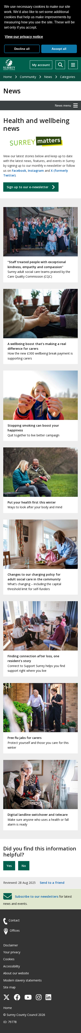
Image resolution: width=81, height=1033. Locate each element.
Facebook (19, 170)
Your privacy (11, 952)
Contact (14, 920)
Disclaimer (10, 945)
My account (41, 65)
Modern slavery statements (22, 980)
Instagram (36, 170)
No (24, 866)
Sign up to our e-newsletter (27, 187)
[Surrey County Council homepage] (9, 64)
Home (7, 77)
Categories (67, 77)
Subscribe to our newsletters (36, 896)
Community (28, 77)
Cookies (8, 959)
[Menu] (73, 64)
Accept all (59, 48)
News (48, 77)
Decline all (22, 48)
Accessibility (11, 966)
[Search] (60, 64)
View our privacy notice (24, 37)
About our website (16, 973)
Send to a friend (52, 883)
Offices (15, 930)
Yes (9, 866)
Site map (9, 987)
